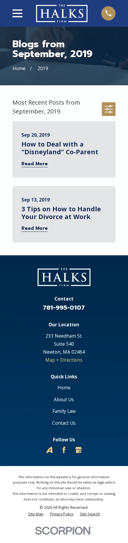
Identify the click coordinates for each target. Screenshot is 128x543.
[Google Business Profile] (78, 450)
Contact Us (64, 423)
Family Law (64, 411)
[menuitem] (35, 514)
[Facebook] (64, 450)
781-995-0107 (64, 307)
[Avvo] (49, 450)
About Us (64, 399)
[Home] (62, 13)
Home (64, 387)
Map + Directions (63, 360)
